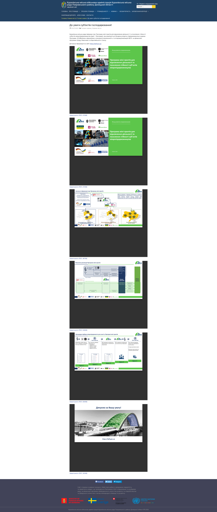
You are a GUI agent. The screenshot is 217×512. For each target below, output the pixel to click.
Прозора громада (87, 11)
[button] (99, 482)
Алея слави (81, 15)
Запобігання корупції (139, 11)
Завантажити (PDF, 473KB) (78, 115)
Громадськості (102, 11)
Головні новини (86, 28)
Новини (114, 11)
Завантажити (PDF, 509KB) (78, 330)
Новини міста (96, 28)
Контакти (89, 15)
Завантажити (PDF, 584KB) (78, 402)
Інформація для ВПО (68, 15)
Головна (64, 11)
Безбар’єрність (125, 11)
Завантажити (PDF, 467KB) (78, 258)
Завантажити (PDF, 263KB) (78, 473)
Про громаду (73, 11)
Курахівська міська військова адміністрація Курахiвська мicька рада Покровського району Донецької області (105, 509)
